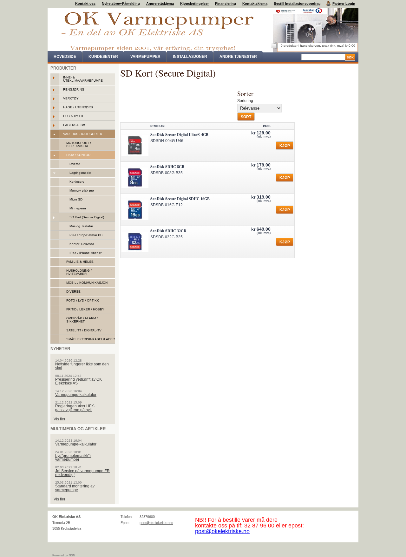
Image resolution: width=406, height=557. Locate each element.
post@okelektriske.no (156, 523)
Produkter (63, 68)
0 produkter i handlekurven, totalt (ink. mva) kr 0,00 (318, 45)
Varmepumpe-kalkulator (75, 394)
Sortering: (245, 100)
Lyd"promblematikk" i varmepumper (73, 457)
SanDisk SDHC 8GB (167, 166)
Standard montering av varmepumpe (75, 488)
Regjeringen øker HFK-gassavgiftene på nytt (75, 408)
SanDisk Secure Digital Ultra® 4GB (179, 134)
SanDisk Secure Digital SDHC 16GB (180, 198)
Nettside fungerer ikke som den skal (82, 366)
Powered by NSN (63, 555)
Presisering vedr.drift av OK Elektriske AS (78, 381)
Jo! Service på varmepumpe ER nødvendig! (82, 473)
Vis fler (59, 419)
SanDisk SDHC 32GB (168, 231)
